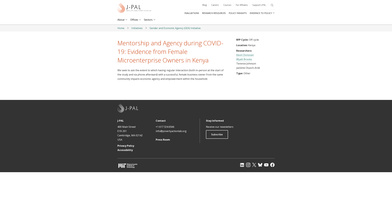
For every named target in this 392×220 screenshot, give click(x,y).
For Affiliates (242, 5)
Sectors (148, 19)
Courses (227, 5)
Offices (134, 19)
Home (120, 28)
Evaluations (192, 13)
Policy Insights (238, 13)
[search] (272, 5)
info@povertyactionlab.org (171, 131)
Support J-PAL (259, 5)
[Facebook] (272, 165)
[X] (254, 165)
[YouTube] (266, 165)
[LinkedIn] (242, 165)
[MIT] (127, 166)
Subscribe (217, 134)
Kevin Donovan (245, 55)
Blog (204, 5)
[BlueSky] (260, 165)
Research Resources (214, 13)
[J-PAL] (134, 8)
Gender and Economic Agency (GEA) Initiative (175, 28)
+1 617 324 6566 (165, 126)
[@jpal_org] (248, 165)
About (120, 19)
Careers (215, 5)
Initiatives (137, 28)
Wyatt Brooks (244, 59)
